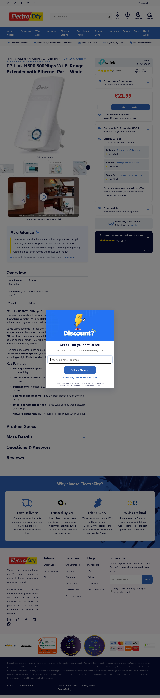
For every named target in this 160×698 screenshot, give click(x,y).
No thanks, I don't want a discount (80, 377)
